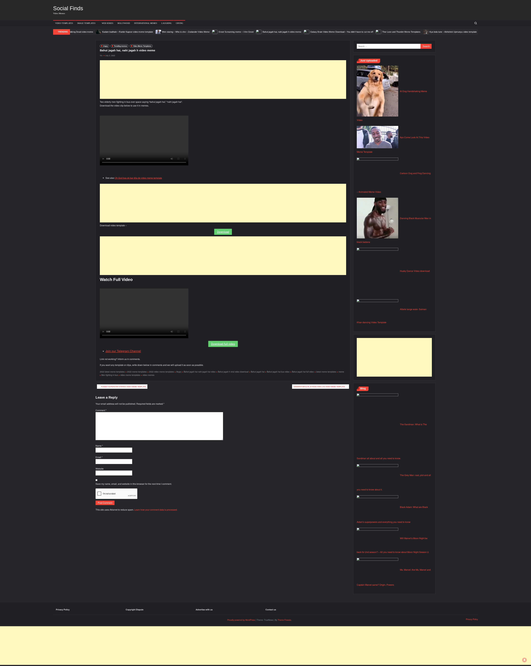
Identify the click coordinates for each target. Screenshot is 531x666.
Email (99, 457)
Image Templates (86, 23)
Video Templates (64, 23)
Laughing (166, 23)
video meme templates (130, 375)
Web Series (107, 23)
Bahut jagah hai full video (303, 371)
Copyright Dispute (134, 609)
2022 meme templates (137, 371)
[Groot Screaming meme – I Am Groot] (191, 31)
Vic (101, 55)
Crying (179, 23)
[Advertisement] (223, 79)
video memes (148, 375)
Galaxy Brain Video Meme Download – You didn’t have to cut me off (317, 32)
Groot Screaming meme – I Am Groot (211, 32)
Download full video (223, 344)
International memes (145, 23)
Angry (105, 46)
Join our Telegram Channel (123, 351)
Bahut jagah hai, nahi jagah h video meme (257, 32)
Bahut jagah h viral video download (233, 371)
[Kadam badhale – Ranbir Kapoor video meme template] (74, 31)
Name (99, 445)
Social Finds (68, 8)
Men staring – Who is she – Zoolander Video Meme (161, 32)
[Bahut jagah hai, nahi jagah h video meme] (235, 31)
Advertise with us (204, 609)
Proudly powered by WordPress (241, 620)
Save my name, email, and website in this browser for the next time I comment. (134, 483)
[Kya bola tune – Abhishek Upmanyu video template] (401, 31)
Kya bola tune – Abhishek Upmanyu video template (428, 32)
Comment (101, 410)
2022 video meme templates (161, 371)
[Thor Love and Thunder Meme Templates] (354, 31)
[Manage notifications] (524, 660)
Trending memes (120, 46)
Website (100, 468)
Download (223, 231)
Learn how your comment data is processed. (155, 509)
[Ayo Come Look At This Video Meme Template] (460, 31)
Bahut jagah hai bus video (278, 371)
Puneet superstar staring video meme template (123, 386)
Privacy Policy (63, 609)
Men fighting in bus (109, 375)
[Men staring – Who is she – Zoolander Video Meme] (134, 31)
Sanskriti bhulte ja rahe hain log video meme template (319, 386)
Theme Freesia (284, 620)
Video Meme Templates (142, 46)
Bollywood (124, 23)
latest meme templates (326, 371)
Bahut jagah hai (258, 371)
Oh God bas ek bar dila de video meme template (138, 177)
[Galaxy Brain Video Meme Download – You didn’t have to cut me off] (282, 31)
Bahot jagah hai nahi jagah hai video (200, 371)
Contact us (271, 609)
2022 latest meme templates (112, 371)
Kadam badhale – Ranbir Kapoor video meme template (103, 32)
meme (341, 371)
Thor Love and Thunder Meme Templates (377, 32)
